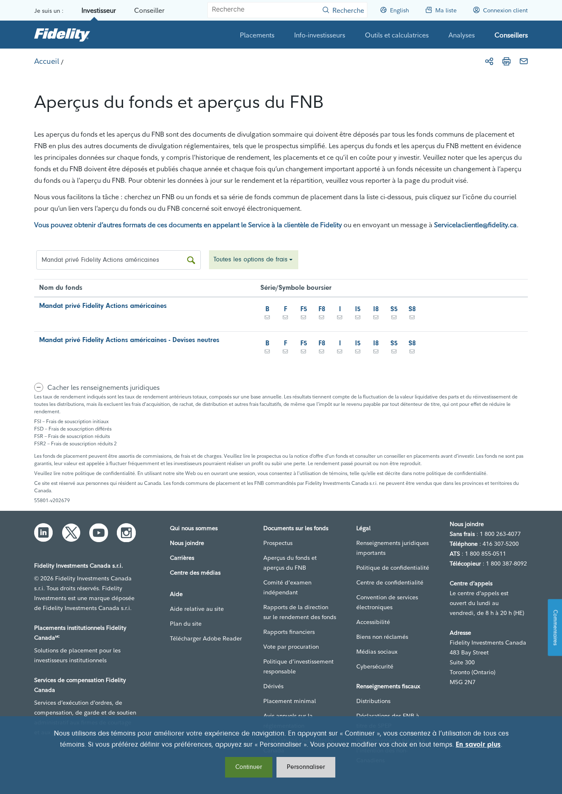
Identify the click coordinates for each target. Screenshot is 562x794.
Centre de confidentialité (389, 582)
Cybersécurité (374, 666)
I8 (376, 309)
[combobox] (253, 259)
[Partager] (489, 61)
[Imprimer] (506, 61)
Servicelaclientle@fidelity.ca (475, 225)
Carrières (182, 557)
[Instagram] (126, 532)
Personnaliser (306, 767)
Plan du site (186, 623)
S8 (412, 309)
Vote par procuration (291, 646)
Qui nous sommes (194, 528)
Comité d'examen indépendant (287, 587)
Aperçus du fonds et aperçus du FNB (290, 562)
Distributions (373, 701)
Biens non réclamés (382, 636)
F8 (321, 309)
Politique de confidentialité (392, 567)
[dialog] (281, 755)
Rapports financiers (289, 632)
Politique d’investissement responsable (298, 666)
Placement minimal (289, 701)
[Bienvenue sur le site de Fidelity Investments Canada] (62, 35)
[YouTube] (98, 532)
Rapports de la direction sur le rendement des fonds (299, 612)
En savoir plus (478, 745)
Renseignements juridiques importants (392, 547)
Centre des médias (195, 572)
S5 (394, 309)
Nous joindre (187, 543)
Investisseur (98, 10)
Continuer (248, 767)
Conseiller (149, 10)
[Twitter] (71, 532)
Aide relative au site (197, 608)
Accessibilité (373, 622)
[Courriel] (524, 61)
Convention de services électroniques (387, 602)
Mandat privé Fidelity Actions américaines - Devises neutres (129, 340)
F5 (303, 309)
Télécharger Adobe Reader (206, 638)
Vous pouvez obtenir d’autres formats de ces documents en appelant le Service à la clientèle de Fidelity (188, 225)
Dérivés (273, 686)
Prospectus (278, 543)
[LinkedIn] (43, 532)
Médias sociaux (376, 651)
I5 (358, 309)
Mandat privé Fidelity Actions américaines (103, 306)
